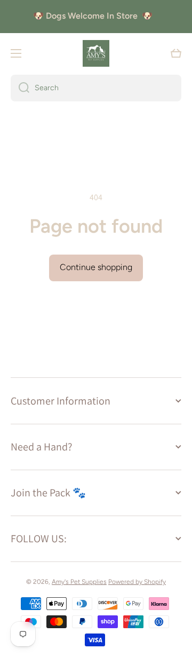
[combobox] (96, 88)
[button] (176, 53)
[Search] (20, 88)
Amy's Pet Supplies (79, 581)
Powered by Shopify (137, 581)
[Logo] (96, 53)
